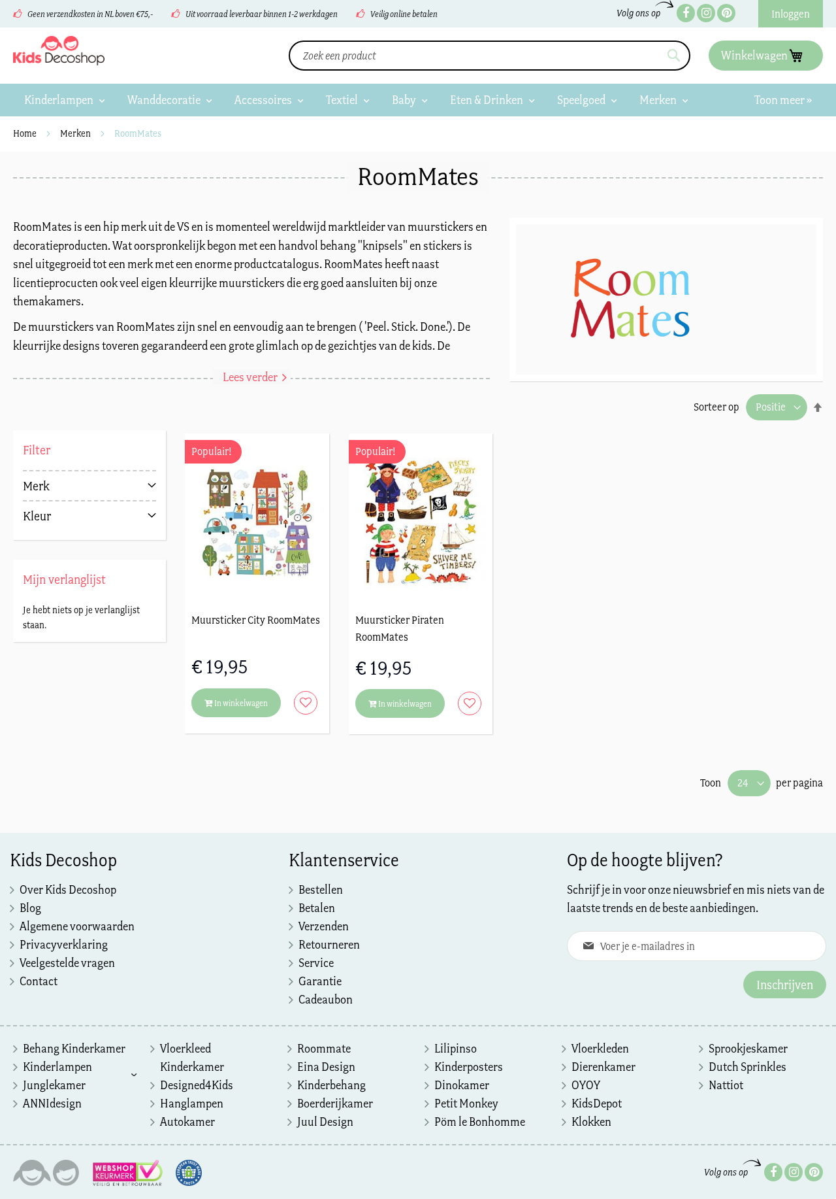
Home (26, 133)
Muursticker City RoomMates (255, 619)
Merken (76, 133)
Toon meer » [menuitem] (783, 99)
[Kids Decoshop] (58, 50)
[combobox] (489, 56)
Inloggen (790, 13)
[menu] (418, 100)
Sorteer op (716, 406)
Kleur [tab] (37, 516)
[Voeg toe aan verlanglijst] (302, 703)
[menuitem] (64, 100)
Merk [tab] (36, 486)
